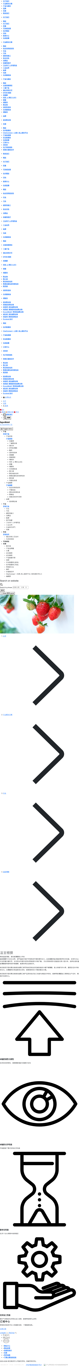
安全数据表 (7, 137)
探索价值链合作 (8, 150)
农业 (4, 51)
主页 (4, 636)
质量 (4, 26)
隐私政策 (7, 1348)
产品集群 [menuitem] (9, 485)
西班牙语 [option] (10, 412)
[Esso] (6, 1341)
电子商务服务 (7, 147)
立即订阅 (3, 1329)
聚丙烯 (5, 286)
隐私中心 (7, 1346)
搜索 (2, 590)
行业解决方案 (7, 715)
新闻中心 (6, 36)
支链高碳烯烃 (7, 85)
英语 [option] (3, 412)
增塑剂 (5, 102)
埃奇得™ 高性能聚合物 (10, 307)
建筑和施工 (7, 56)
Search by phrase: (6, 587)
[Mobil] (6, 1337)
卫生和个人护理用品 (10, 65)
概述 (4, 21)
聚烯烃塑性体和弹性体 (10, 284)
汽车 (4, 53)
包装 (4, 73)
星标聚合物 (7, 120)
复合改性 (6, 58)
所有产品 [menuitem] (6, 434)
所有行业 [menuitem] (6, 506)
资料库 (5, 145)
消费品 (5, 60)
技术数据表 (7, 130)
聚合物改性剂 (7, 281)
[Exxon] (6, 1335)
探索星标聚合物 (8, 305)
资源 (5, 1353)
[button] (2, 410)
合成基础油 (7, 75)
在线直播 (6, 38)
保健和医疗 (7, 63)
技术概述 (6, 31)
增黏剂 (5, 112)
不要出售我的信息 (10, 1357)
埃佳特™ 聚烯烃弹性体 (10, 317)
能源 (4, 70)
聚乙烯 (5, 279)
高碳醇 (5, 95)
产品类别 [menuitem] (9, 439)
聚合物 (5, 105)
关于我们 (6, 23)
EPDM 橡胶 (7, 93)
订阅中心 (6, 142)
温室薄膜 (6, 872)
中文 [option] (17, 412)
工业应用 (6, 68)
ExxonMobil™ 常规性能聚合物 (13, 312)
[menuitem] (7, 397)
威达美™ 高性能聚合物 (10, 314)
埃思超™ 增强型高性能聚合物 (12, 309)
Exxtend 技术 (8, 319)
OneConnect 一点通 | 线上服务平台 (15, 133)
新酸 (4, 100)
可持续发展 (7, 28)
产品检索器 (7, 135)
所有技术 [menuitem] (6, 534)
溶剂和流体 (7, 107)
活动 (4, 33)
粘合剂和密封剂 (8, 48)
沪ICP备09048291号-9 (33, 1365)
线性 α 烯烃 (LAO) (9, 97)
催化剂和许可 (7, 90)
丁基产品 (6, 88)
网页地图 (7, 1355)
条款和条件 (8, 1350)
